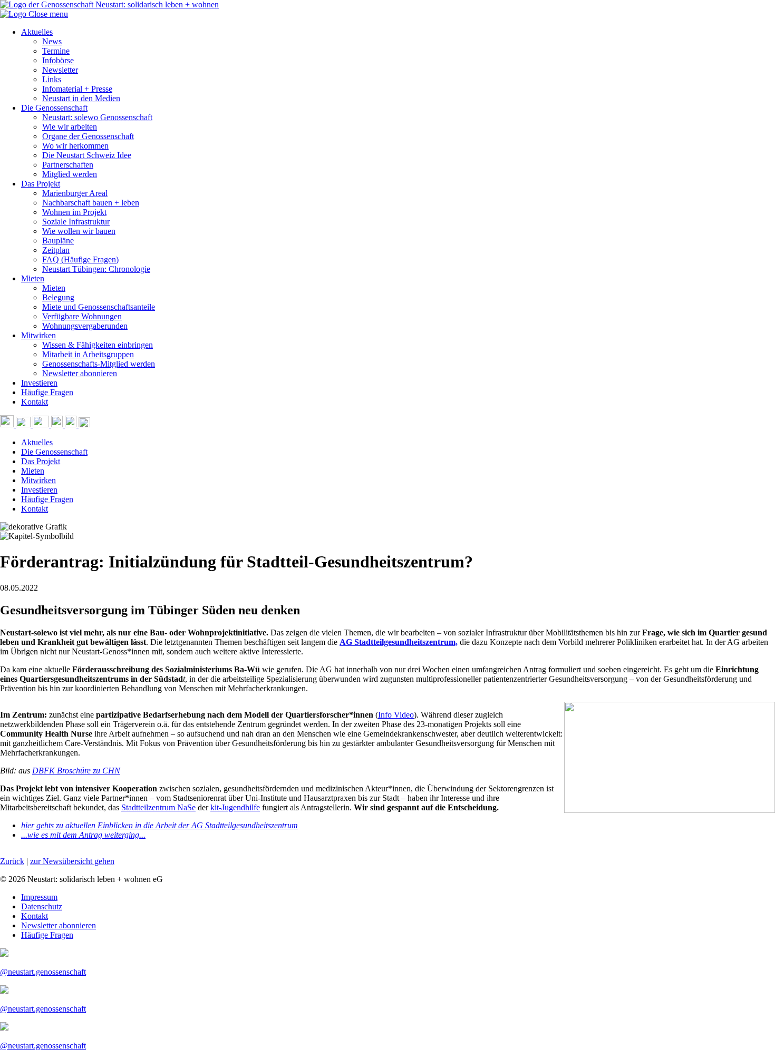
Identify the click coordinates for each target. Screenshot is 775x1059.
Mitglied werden (69, 174)
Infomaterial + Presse (77, 88)
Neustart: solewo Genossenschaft (97, 117)
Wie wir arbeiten (69, 126)
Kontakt (34, 401)
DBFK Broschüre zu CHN (76, 770)
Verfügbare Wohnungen (82, 316)
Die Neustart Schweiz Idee (86, 155)
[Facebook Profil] (72, 424)
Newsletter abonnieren (79, 373)
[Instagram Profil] (58, 424)
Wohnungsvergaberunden (85, 325)
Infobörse (58, 60)
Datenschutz (41, 906)
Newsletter (60, 69)
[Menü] (84, 424)
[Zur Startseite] (14, 13)
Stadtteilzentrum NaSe (158, 807)
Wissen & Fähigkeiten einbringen (97, 344)
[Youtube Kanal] (42, 424)
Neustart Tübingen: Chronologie (96, 268)
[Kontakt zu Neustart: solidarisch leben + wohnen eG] (24, 424)
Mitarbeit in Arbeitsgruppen (88, 354)
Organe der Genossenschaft (88, 136)
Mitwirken (38, 335)
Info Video (396, 714)
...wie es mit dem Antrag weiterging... (83, 834)
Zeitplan (56, 250)
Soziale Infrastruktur (76, 221)
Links (51, 79)
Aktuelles (37, 31)
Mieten (32, 278)
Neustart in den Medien (81, 98)
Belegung (58, 297)
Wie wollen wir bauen (78, 231)
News (52, 41)
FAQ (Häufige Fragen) (80, 259)
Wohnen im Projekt (74, 212)
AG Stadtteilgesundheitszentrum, (399, 642)
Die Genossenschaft (54, 107)
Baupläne (58, 240)
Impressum (39, 897)
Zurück (12, 861)
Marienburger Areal (75, 193)
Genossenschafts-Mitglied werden (98, 363)
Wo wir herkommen (75, 145)
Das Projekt (40, 183)
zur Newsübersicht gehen (72, 861)
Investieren (39, 382)
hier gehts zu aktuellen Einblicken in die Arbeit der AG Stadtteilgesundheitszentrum (159, 825)
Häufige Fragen (47, 392)
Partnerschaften (67, 164)
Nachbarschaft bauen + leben (90, 202)
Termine (56, 50)
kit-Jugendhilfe (235, 807)
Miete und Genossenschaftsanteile (98, 306)
